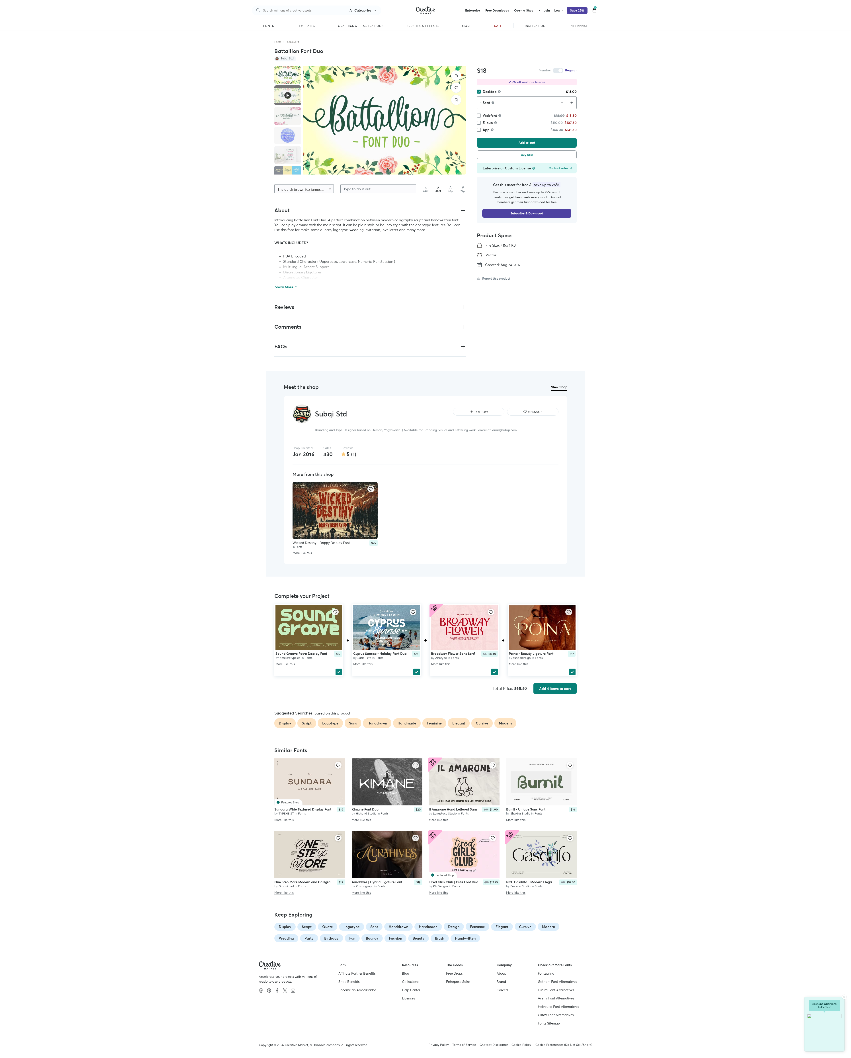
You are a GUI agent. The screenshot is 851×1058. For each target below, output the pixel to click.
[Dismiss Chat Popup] (844, 997)
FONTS (268, 25)
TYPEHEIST (286, 814)
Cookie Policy (521, 1045)
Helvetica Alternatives (558, 1007)
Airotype (441, 658)
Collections (410, 981)
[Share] (456, 75)
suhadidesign (522, 658)
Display (285, 927)
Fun (352, 938)
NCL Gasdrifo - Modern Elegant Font (534, 882)
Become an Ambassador (357, 990)
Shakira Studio (520, 814)
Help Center (411, 990)
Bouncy (372, 938)
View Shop (559, 387)
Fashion (395, 938)
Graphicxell (286, 886)
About (501, 973)
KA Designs (440, 886)
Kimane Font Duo (365, 809)
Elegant (502, 927)
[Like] (456, 87)
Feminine (477, 927)
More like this (302, 553)
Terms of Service (464, 1045)
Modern (548, 927)
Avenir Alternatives (556, 998)
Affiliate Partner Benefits (357, 973)
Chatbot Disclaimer (494, 1045)
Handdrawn (398, 927)
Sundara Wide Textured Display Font (302, 809)
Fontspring (546, 973)
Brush (439, 938)
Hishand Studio (366, 814)
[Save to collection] (456, 100)
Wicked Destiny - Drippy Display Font (321, 543)
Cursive (525, 927)
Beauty (418, 938)
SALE (498, 25)
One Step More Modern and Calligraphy (305, 882)
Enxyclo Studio (520, 886)
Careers (502, 990)
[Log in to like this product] (370, 489)
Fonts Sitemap (549, 1023)
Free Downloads (497, 10)
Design (453, 927)
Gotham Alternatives (557, 981)
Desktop (490, 91)
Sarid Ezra (364, 658)
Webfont (490, 115)
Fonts (277, 41)
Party (309, 938)
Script (307, 927)
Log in (558, 10)
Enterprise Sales (458, 981)
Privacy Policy (439, 1045)
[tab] (287, 75)
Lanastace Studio (445, 814)
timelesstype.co (290, 658)
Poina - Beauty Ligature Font (531, 654)
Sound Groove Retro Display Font (301, 654)
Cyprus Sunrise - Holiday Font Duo (380, 654)
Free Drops (454, 973)
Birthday (331, 938)
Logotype (352, 927)
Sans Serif (293, 41)
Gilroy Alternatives (556, 1015)
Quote (327, 927)
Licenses (408, 998)
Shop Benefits (349, 981)
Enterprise (472, 10)
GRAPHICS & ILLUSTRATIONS (361, 25)
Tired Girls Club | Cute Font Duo (453, 882)
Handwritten (465, 938)
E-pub (488, 122)
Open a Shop (523, 10)
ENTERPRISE (578, 25)
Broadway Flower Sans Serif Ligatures (460, 654)
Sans (374, 927)
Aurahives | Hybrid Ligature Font (377, 882)
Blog (405, 973)
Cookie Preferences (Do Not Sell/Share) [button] (563, 1045)
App (486, 130)
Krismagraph (364, 886)
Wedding (286, 938)
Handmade (428, 927)
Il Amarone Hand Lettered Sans (453, 809)
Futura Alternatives (556, 990)
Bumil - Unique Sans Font (525, 809)
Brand (501, 981)
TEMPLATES (306, 25)
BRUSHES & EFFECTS (422, 25)
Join (547, 10)
